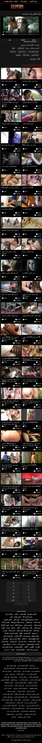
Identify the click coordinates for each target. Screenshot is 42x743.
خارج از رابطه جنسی (33, 51)
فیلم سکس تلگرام (19, 694)
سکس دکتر (17, 700)
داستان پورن (25, 700)
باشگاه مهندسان (20, 649)
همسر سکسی (37, 625)
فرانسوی (18, 55)
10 (13, 597)
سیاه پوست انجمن (8, 636)
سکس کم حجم (9, 685)
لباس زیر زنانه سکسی (32, 649)
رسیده (39, 641)
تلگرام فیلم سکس (23, 665)
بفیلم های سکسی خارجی (10, 705)
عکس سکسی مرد (31, 674)
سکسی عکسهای (32, 682)
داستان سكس (17, 671)
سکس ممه (21, 705)
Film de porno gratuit (29, 726)
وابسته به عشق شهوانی (32, 644)
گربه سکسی (37, 622)
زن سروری (35, 633)
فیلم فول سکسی (7, 697)
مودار (8, 628)
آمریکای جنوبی (7, 644)
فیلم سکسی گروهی (9, 668)
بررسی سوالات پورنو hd (17, 622)
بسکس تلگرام (21, 674)
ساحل (12, 649)
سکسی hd (24, 1)
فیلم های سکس (21, 611)
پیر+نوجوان (29, 622)
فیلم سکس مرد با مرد (13, 711)
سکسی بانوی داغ (32, 614)
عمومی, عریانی (28, 625)
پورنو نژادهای (18, 625)
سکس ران (33, 59)
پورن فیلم (12, 674)
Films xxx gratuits (33, 722)
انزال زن (37, 647)
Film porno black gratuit (17, 724)
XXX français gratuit (21, 722)
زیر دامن (14, 644)
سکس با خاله (8, 688)
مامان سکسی (32, 641)
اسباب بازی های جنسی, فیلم (24, 630)
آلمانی (18, 628)
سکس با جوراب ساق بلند (11, 633)
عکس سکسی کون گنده (32, 694)
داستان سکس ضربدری (32, 705)
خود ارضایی (16, 619)
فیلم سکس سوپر (11, 665)
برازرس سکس (11, 691)
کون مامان (7, 677)
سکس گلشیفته (5, 708)
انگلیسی (31, 647)
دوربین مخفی (37, 628)
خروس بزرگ (21, 644)
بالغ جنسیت (23, 614)
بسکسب (13, 717)
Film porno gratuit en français (15, 726)
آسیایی (16, 1)
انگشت (26, 647)
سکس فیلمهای (33, 688)
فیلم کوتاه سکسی (34, 697)
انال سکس (20, 702)
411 (13, 600)
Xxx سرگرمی (18, 636)
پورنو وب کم (26, 636)
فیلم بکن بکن (26, 671)
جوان (13, 48)
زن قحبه (24, 638)
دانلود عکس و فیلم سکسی (33, 708)
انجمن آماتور (33, 1)
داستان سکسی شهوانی (24, 717)
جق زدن (5, 630)
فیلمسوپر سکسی (33, 677)
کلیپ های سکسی (8, 694)
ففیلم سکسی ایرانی (35, 680)
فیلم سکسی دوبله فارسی (28, 711)
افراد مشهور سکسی (33, 638)
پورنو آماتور (14, 680)
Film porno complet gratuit (8, 722)
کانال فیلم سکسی (33, 668)
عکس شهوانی (10, 714)
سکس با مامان (6, 622)
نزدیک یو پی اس (22, 641)
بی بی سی (7, 649)
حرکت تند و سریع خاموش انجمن (29, 619)
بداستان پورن (19, 714)
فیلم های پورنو (35, 671)
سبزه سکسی (25, 628)
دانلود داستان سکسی (7, 700)
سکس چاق (14, 677)
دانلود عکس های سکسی (21, 697)
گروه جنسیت (27, 633)
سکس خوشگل (9, 682)
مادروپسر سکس (19, 685)
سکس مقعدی (35, 55)
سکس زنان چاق (7, 671)
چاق (31, 628)
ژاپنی (11, 617)
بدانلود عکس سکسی (21, 682)
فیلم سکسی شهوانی (30, 714)
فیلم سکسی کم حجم (31, 685)
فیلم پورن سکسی (36, 700)
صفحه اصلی (21, 730)
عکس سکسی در (23, 680)
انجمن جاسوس (8, 619)
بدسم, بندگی (11, 630)
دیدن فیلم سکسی (10, 702)
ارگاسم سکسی (18, 647)
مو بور (12, 625)
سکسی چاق (26, 55)
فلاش (20, 633)
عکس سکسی (21, 691)
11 (30, 600)
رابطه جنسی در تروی (15, 638)
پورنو (6, 674)
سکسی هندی (4, 641)
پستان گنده (36, 630)
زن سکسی (32, 665)
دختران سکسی (8, 1)
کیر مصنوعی (13, 641)
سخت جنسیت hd (27, 617)
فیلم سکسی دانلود (21, 668)
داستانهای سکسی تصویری (20, 688)
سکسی (16, 614)
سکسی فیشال (35, 636)
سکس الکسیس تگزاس (17, 708)
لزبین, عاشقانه (5, 625)
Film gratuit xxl (28, 724)
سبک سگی (13, 51)
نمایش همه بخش (21, 654)
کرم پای (13, 628)
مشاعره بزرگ (9, 614)
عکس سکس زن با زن (30, 702)
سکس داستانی (30, 691)
